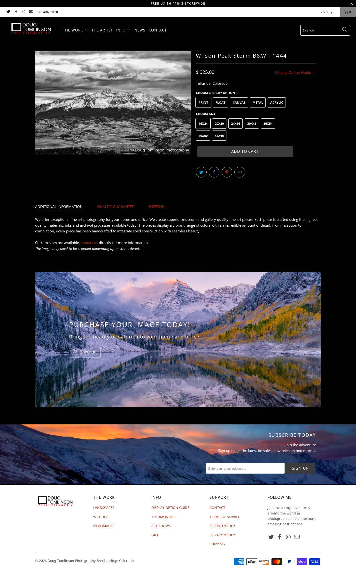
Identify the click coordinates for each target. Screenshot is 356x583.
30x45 (251, 123)
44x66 (219, 135)
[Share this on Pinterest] (227, 172)
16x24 (203, 123)
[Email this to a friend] (239, 172)
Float (220, 102)
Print (203, 102)
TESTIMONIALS (163, 516)
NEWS (139, 30)
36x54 (267, 123)
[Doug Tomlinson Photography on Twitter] (8, 12)
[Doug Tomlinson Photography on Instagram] (23, 12)
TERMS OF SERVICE (224, 516)
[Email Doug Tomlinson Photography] (31, 12)
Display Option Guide (293, 72)
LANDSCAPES (103, 507)
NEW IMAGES (104, 525)
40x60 (203, 135)
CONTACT (158, 30)
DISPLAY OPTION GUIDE (170, 507)
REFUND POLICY (222, 525)
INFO (121, 30)
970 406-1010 (47, 12)
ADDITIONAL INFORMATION (59, 206)
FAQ (154, 535)
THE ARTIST (102, 30)
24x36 (235, 123)
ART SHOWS (161, 525)
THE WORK (73, 30)
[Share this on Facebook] (214, 172)
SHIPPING (156, 206)
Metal (258, 102)
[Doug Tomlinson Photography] (31, 28)
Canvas (239, 102)
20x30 (219, 123)
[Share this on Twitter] (201, 172)
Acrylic (276, 102)
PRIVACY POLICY (222, 535)
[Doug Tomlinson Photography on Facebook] (16, 12)
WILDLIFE (100, 516)
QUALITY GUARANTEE (115, 206)
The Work (85, 352)
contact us (89, 242)
